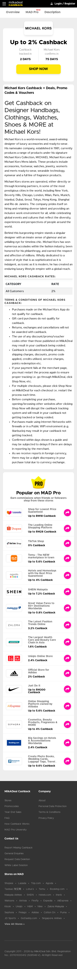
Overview (13, 12)
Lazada (22, 883)
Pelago (23, 912)
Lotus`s (30, 889)
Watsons (9, 901)
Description (52, 12)
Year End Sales (12, 812)
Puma (63, 912)
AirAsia (23, 901)
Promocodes (11, 806)
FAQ (7, 818)
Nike (40, 906)
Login (58, 3)
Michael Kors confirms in (52, 51)
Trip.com (36, 883)
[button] (4, 3)
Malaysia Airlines (13, 895)
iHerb (59, 895)
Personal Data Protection (52, 806)
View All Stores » (14, 924)
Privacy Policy (46, 818)
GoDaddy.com (29, 918)
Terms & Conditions (49, 812)
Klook (7, 906)
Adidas (35, 912)
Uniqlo (19, 906)
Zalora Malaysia (55, 906)
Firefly (35, 901)
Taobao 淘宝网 (12, 889)
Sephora (9, 912)
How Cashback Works (16, 824)
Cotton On (49, 912)
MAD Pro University (15, 830)
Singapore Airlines (52, 918)
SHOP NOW (38, 69)
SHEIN (30, 895)
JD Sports (10, 918)
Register (69, 3)
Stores (7, 800)
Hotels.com (45, 895)
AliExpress (62, 901)
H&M (30, 906)
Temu (42, 889)
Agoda (49, 883)
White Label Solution (16, 865)
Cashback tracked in (25, 51)
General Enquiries (14, 853)
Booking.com (57, 889)
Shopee (8, 883)
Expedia (47, 901)
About (42, 800)
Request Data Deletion (17, 859)
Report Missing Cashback (18, 848)
